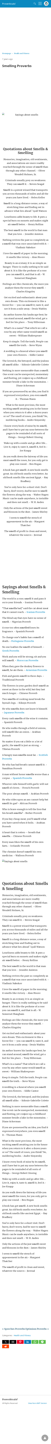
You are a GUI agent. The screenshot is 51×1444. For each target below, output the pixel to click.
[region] (25, 29)
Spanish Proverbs (22, 778)
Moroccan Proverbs (27, 660)
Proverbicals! (9, 3)
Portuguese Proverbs (22, 641)
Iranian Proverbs (36, 612)
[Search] (34, 3)
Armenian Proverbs (36, 670)
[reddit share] (5, 1347)
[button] (5, 1342)
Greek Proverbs (10, 650)
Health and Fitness (21, 53)
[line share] (42, 1343)
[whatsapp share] (35, 1343)
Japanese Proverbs (14, 712)
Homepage (6, 53)
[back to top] (44, 1438)
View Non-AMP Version (37, 1403)
